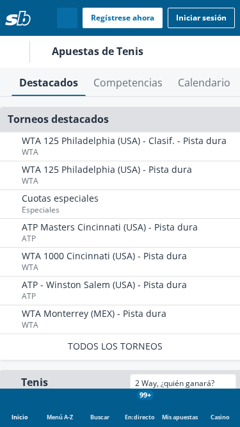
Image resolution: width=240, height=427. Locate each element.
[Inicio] (18, 18)
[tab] (49, 82)
